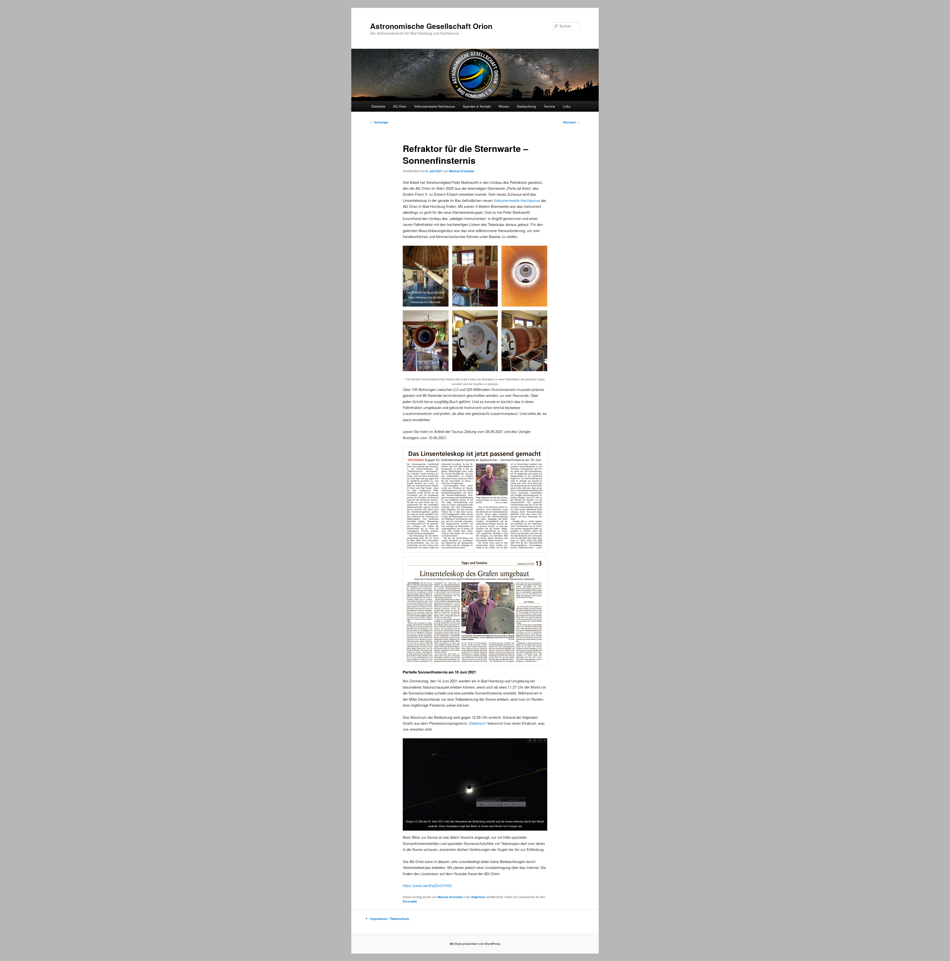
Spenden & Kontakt (477, 106)
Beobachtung (526, 106)
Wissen (504, 106)
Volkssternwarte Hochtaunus (434, 106)
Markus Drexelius (461, 171)
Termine (549, 106)
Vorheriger (379, 122)
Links (566, 106)
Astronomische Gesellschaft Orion (431, 26)
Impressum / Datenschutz (389, 918)
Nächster (571, 122)
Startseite (378, 106)
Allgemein (478, 897)
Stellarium (477, 723)
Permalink (410, 901)
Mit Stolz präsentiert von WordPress (475, 943)
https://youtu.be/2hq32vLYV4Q (427, 885)
